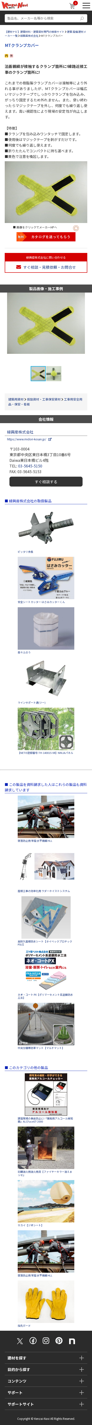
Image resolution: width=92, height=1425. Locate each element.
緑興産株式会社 (29, 35)
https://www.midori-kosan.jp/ (27, 439)
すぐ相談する (46, 481)
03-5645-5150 (30, 466)
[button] (88, 329)
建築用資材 (16, 399)
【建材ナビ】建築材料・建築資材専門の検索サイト (34, 31)
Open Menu (86, 5)
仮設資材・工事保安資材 (44, 399)
